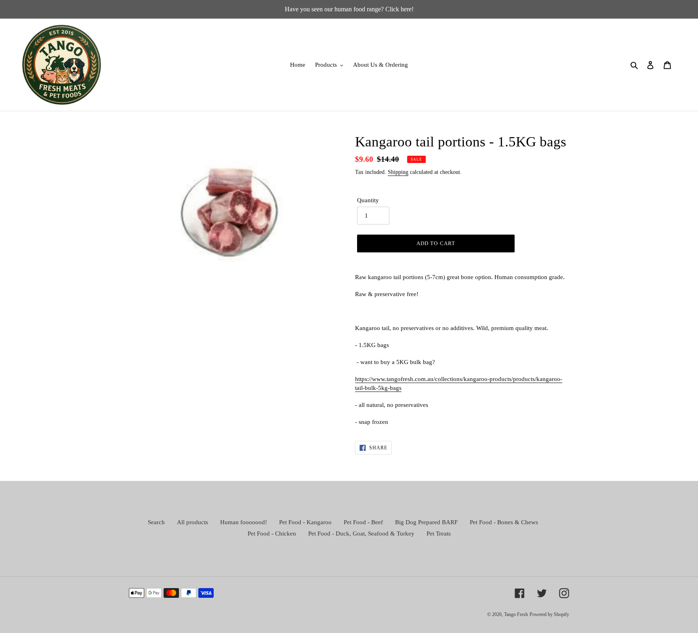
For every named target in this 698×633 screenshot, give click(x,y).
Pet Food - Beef (363, 522)
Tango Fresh (516, 614)
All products (192, 522)
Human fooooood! (243, 522)
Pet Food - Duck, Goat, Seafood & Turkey (361, 533)
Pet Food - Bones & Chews (504, 522)
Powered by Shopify (549, 614)
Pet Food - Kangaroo (305, 522)
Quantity (368, 200)
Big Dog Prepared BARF (426, 522)
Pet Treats (439, 533)
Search (156, 522)
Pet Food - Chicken (272, 533)
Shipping (398, 172)
